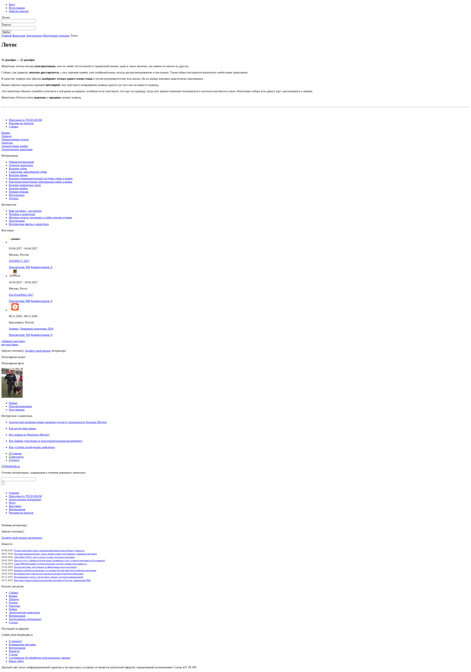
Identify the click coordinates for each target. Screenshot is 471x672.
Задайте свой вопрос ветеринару (22, 537)
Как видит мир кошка (22, 428)
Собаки (13, 126)
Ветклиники (16, 195)
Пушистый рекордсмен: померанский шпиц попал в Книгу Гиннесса (49, 550)
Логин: (5, 17)
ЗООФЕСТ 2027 (19, 260)
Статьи (13, 622)
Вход (12, 4)
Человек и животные (22, 214)
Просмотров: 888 (19, 301)
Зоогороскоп (34, 35)
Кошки (5, 132)
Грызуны (7, 142)
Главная (6, 35)
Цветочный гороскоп (56, 35)
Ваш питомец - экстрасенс (25, 210)
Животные (19, 35)
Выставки (15, 506)
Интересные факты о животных (29, 224)
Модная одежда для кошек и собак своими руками (40, 217)
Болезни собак (18, 168)
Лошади (6, 136)
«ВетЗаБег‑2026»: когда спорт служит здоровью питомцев (44, 557)
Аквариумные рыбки (14, 146)
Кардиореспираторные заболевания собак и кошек (40, 181)
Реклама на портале (21, 123)
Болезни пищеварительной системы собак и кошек (41, 178)
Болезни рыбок (18, 188)
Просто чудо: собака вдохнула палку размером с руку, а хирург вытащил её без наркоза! (59, 560)
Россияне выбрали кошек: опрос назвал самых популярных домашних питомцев (55, 553)
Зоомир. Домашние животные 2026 (31, 328)
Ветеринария (17, 509)
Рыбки (13, 609)
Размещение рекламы (22, 644)
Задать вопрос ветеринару (25, 499)
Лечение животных (21, 165)
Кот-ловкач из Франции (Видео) (29, 434)
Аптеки (13, 198)
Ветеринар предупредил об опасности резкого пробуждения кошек (49, 573)
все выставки (9, 344)
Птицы (13, 602)
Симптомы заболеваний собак (28, 171)
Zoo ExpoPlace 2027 (21, 294)
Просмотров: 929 (19, 334)
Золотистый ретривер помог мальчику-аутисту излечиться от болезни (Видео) (58, 422)
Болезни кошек (18, 175)
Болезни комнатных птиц (25, 185)
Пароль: (6, 24)
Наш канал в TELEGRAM (25, 119)
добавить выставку (13, 341)
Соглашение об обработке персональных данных (39, 657)
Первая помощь (19, 191)
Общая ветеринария (21, 161)
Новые (13, 403)
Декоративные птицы (15, 139)
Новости (14, 651)
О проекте (15, 641)
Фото (12, 502)
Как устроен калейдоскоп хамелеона (32, 447)
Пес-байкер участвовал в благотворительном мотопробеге (45, 440)
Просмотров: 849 (19, 267)
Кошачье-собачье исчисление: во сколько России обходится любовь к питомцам (55, 570)
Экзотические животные (17, 149)
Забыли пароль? (19, 11)
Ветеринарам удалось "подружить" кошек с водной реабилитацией (48, 577)
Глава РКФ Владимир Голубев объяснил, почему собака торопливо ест (50, 563)
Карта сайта (16, 661)
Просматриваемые (20, 406)
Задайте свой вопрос (38, 350)
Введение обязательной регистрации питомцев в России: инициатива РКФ (52, 580)
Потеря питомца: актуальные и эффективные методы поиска (45, 567)
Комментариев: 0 (41, 267)
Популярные (17, 409)
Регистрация (17, 7)
